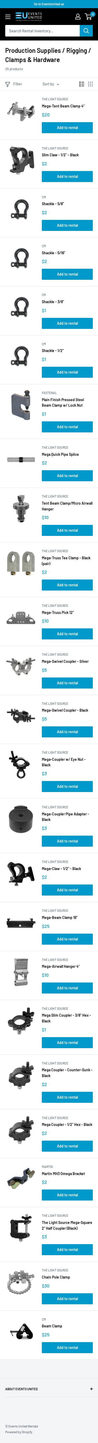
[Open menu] (7, 17)
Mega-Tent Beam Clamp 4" (63, 106)
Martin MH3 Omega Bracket (63, 1173)
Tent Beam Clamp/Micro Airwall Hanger (67, 506)
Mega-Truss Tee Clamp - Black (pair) (66, 561)
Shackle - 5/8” (53, 203)
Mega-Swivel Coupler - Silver (65, 661)
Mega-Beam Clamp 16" (60, 917)
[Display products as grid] (90, 84)
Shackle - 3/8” (53, 301)
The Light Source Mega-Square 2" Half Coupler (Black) (67, 1225)
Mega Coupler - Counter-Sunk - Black (67, 1073)
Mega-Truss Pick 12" (58, 612)
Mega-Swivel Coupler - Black (65, 710)
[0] (88, 16)
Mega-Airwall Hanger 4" (61, 966)
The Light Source (55, 99)
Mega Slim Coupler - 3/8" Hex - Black (66, 1018)
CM (44, 197)
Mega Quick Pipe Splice (60, 454)
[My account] (77, 16)
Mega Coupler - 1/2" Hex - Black (67, 1124)
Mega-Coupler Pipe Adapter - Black (65, 817)
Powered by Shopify (18, 1432)
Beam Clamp (52, 1326)
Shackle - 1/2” (53, 350)
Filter (17, 84)
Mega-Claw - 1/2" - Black (61, 868)
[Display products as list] (81, 84)
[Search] (86, 31)
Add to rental (67, 127)
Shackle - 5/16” (53, 253)
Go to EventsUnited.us (49, 4)
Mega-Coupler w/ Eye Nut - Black (64, 762)
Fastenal (49, 393)
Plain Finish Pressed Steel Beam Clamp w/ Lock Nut (63, 402)
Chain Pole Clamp (56, 1277)
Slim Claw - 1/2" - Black (60, 155)
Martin (47, 1166)
